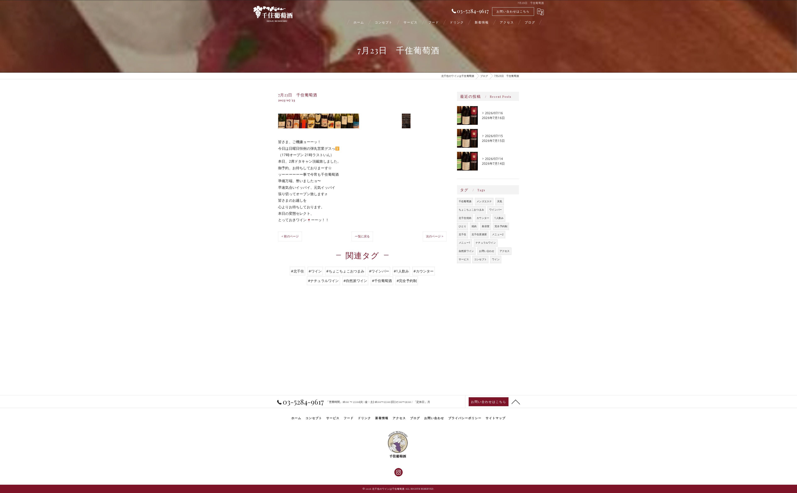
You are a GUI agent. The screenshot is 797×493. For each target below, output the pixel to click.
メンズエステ (484, 201)
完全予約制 (501, 226)
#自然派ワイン (355, 280)
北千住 (462, 234)
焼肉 (474, 226)
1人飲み (499, 218)
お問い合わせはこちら (513, 11)
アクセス (505, 251)
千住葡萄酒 (465, 201)
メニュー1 (464, 242)
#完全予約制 (407, 280)
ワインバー (495, 209)
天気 (499, 201)
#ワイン (315, 271)
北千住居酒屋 (479, 234)
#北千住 (297, 271)
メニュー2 (498, 234)
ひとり (462, 226)
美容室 (485, 226)
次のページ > (434, 236)
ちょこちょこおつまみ (471, 209)
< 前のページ (290, 236)
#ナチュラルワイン (323, 280)
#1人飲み (401, 271)
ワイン (496, 259)
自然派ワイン (466, 251)
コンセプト (480, 259)
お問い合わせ (486, 251)
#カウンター (423, 271)
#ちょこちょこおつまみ (345, 271)
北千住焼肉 (465, 218)
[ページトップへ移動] (516, 401)
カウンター (483, 218)
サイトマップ (496, 418)
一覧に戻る (362, 236)
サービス (464, 259)
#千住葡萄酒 (382, 280)
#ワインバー (379, 271)
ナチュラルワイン (486, 242)
